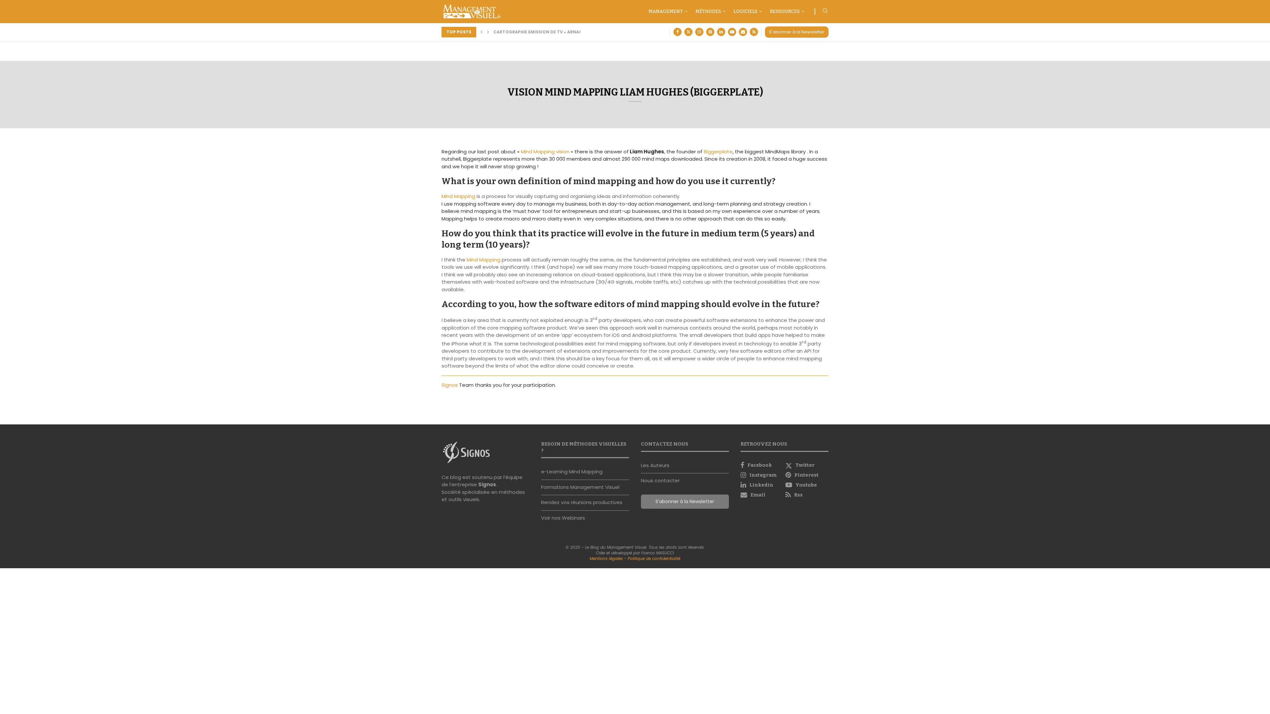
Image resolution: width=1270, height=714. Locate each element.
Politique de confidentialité (654, 558)
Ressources (785, 11)
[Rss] (754, 32)
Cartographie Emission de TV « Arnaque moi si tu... (553, 32)
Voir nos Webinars (563, 517)
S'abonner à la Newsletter (797, 32)
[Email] (743, 32)
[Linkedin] (721, 32)
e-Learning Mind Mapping (572, 471)
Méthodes (708, 11)
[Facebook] (677, 32)
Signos (450, 384)
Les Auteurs (655, 465)
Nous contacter (660, 480)
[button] (481, 32)
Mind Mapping (458, 196)
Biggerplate (718, 151)
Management (666, 11)
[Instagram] (699, 32)
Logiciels (745, 11)
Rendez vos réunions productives (581, 502)
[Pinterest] (710, 32)
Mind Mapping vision (545, 151)
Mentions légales (606, 558)
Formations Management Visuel (580, 487)
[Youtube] (732, 32)
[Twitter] (688, 32)
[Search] (825, 11)
